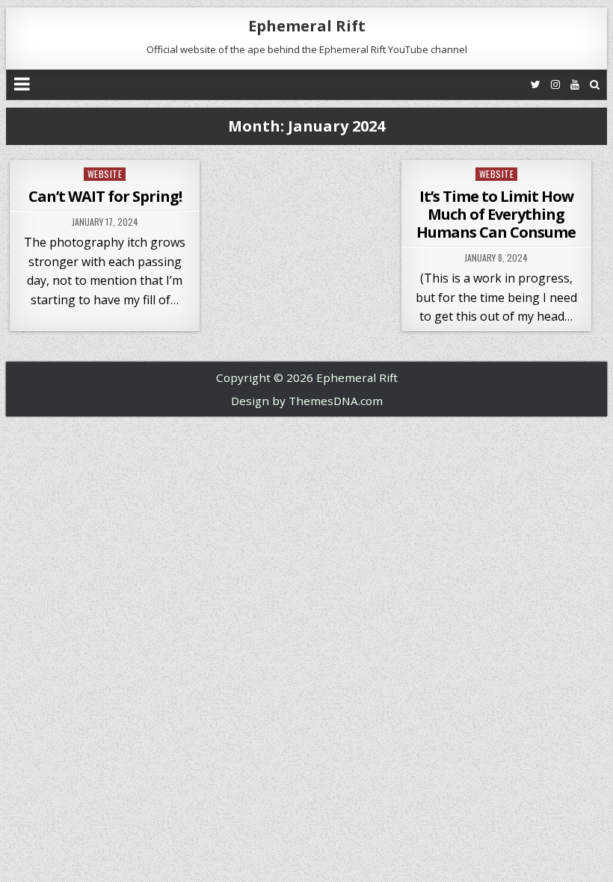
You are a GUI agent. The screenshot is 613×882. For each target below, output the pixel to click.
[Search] (595, 84)
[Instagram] (555, 84)
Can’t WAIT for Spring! (105, 196)
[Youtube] (574, 84)
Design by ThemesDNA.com (307, 400)
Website (105, 173)
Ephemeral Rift (307, 26)
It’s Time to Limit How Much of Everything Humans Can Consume (496, 214)
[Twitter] (535, 84)
